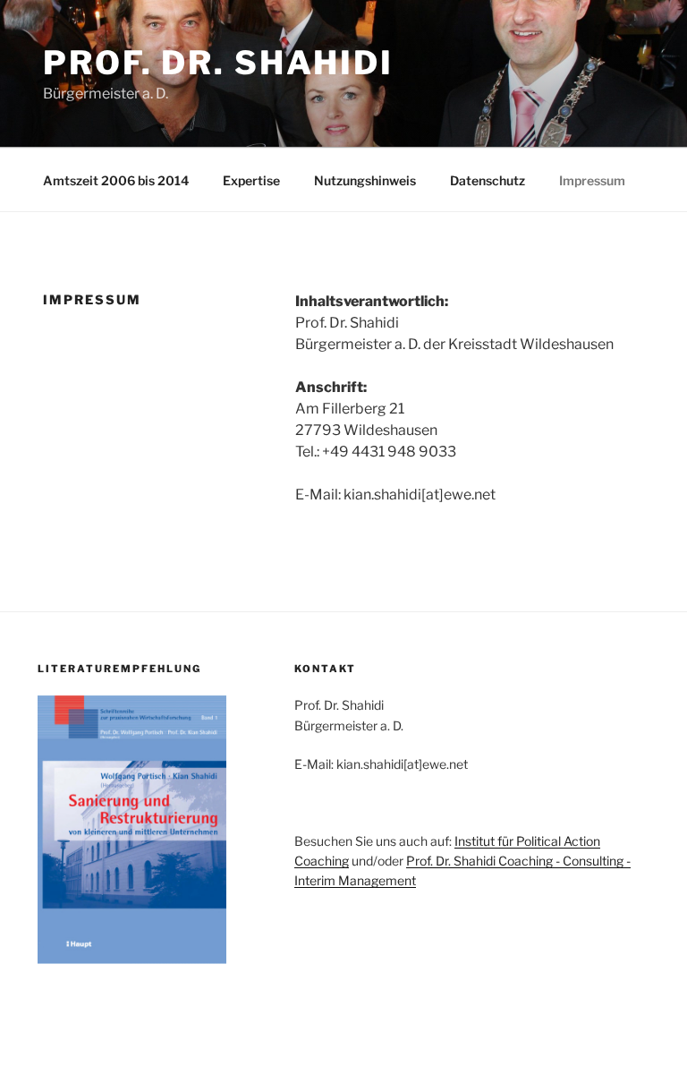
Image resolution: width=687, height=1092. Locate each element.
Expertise (251, 180)
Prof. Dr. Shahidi (218, 62)
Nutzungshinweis (365, 180)
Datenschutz (487, 180)
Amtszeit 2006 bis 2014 (116, 180)
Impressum (592, 180)
